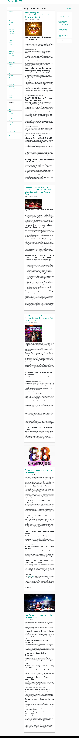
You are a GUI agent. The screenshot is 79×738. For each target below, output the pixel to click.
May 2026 (10, 18)
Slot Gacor (10, 124)
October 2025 (11, 33)
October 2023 (11, 86)
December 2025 (11, 29)
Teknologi (10, 135)
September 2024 (12, 62)
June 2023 (10, 95)
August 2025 (11, 38)
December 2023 (11, 82)
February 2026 (11, 24)
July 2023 (10, 93)
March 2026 (11, 22)
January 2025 (11, 53)
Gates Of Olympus (12, 113)
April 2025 (10, 46)
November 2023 (12, 84)
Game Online (11, 109)
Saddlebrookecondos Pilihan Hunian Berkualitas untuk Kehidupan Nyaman (63, 21)
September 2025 (12, 35)
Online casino (33, 229)
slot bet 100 (11, 122)
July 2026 (10, 13)
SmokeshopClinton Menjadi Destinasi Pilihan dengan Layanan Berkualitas (64, 26)
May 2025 (10, 44)
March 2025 (11, 49)
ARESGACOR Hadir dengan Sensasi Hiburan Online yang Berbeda (63, 35)
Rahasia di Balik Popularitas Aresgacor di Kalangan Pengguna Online (64, 30)
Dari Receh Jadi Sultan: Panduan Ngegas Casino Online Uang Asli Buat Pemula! (39, 318)
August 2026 (11, 11)
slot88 (10, 129)
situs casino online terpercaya (31, 219)
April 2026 (10, 20)
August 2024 (11, 64)
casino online (30, 576)
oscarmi (38, 19)
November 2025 (12, 31)
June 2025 (10, 42)
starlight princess (12, 131)
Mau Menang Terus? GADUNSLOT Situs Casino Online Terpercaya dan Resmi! (39, 15)
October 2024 (11, 60)
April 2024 (10, 73)
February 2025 (11, 51)
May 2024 (10, 71)
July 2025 (10, 40)
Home (69, 2)
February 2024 (11, 77)
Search (69, 8)
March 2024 (11, 75)
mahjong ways (11, 118)
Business (10, 107)
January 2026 (11, 27)
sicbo (9, 120)
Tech (9, 133)
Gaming (10, 111)
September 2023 (12, 88)
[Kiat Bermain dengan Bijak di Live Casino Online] (39, 603)
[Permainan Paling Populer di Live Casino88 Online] (39, 456)
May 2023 (10, 97)
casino (41, 51)
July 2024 (10, 66)
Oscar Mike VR (14, 1)
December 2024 (11, 55)
